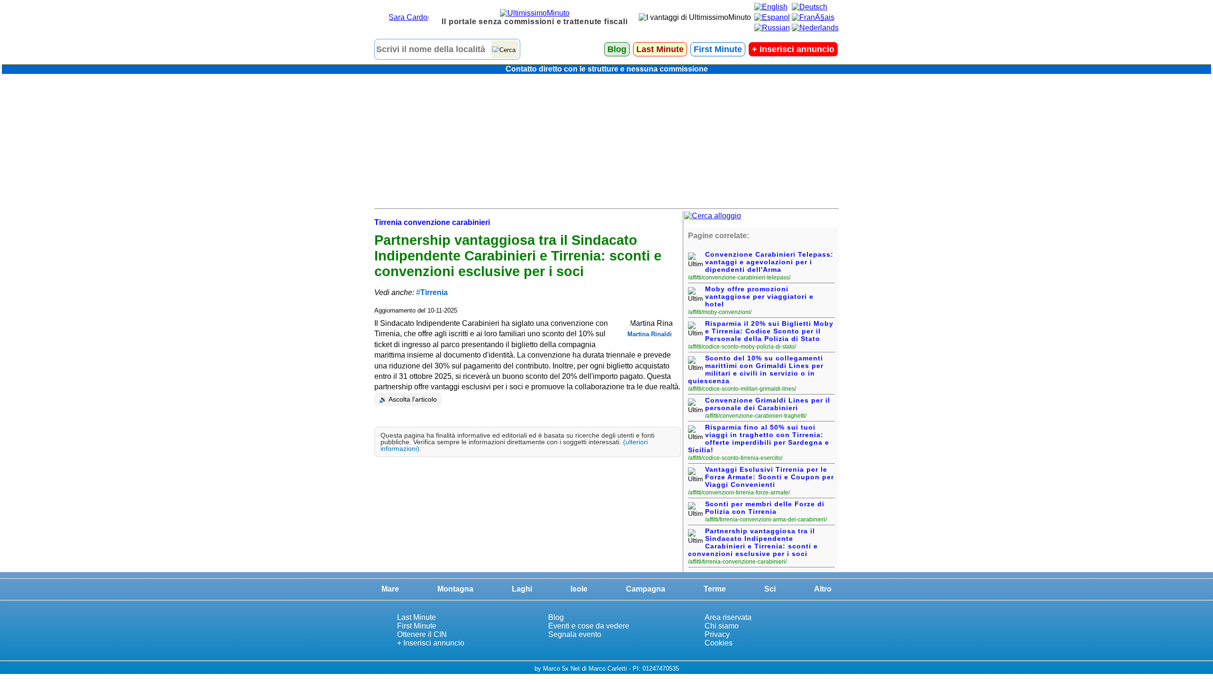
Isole (579, 589)
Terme (715, 589)
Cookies (719, 643)
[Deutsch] (809, 7)
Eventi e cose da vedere (588, 626)
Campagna (645, 589)
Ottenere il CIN (422, 634)
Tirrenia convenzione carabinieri (432, 222)
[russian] (772, 28)
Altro (823, 589)
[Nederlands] (815, 28)
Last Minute (660, 49)
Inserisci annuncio (793, 49)
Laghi (522, 589)
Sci (770, 589)
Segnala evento (574, 634)
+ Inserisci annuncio (430, 643)
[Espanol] (772, 17)
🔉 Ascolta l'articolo (408, 399)
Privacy (717, 634)
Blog (616, 49)
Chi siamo (722, 626)
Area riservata (728, 617)
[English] (771, 7)
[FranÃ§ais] (813, 17)
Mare (390, 589)
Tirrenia (434, 292)
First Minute (718, 49)
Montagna (455, 589)
